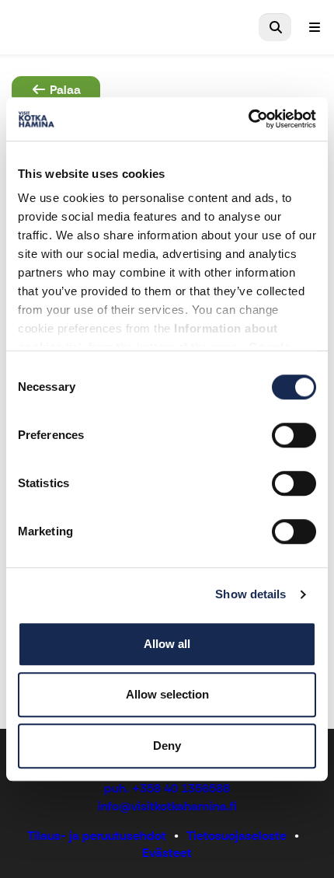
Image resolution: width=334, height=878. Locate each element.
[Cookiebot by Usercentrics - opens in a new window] (248, 119)
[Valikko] (314, 27)
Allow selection (167, 694)
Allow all (167, 643)
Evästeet (167, 853)
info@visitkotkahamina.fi (167, 806)
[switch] (294, 435)
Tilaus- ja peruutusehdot (96, 835)
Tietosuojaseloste (236, 835)
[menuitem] (275, 27)
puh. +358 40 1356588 (167, 788)
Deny (167, 745)
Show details (250, 594)
